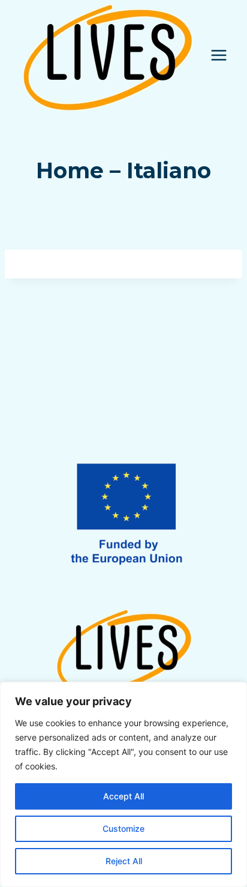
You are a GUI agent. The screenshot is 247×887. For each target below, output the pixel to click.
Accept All (123, 796)
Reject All (124, 861)
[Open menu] (218, 55)
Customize (123, 828)
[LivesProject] (107, 55)
